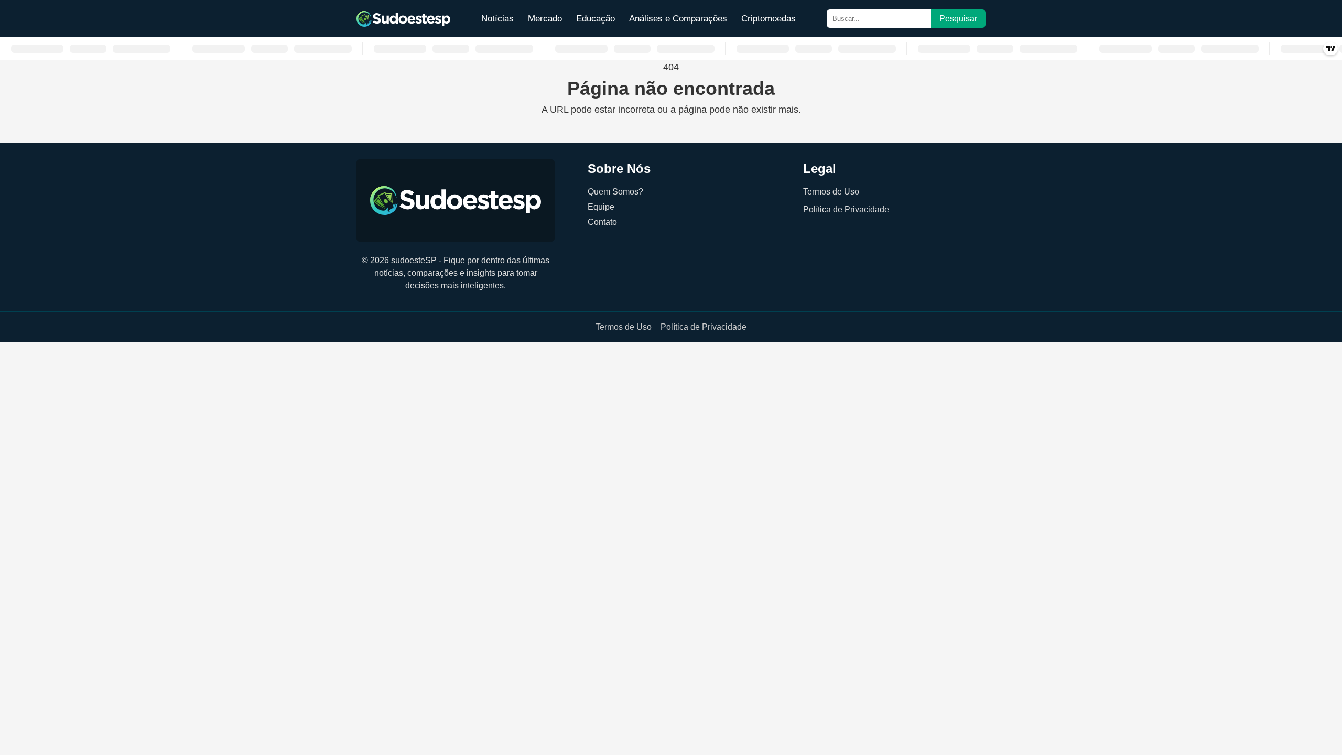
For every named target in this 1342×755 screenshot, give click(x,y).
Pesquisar (958, 18)
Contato (602, 221)
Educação (595, 19)
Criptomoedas (768, 19)
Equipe (601, 206)
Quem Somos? (615, 191)
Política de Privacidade (846, 209)
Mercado (545, 19)
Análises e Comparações (678, 19)
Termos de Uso (831, 191)
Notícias (497, 19)
